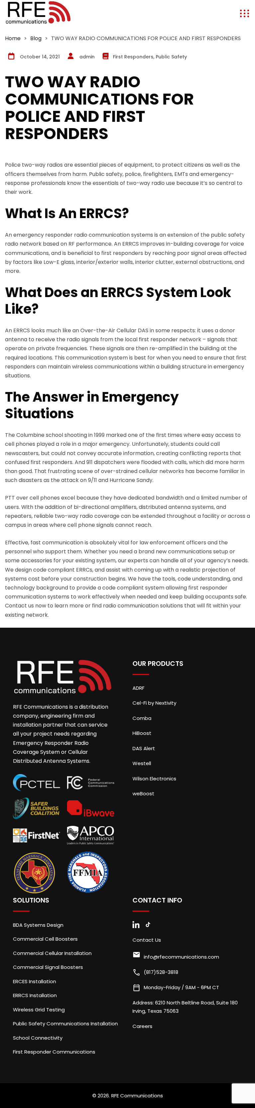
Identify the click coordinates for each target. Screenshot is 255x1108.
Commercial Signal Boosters (48, 967)
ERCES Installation (34, 981)
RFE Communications (137, 1095)
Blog (36, 38)
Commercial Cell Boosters (45, 938)
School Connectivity (37, 1037)
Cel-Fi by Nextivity (154, 702)
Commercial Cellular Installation (52, 953)
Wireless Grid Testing (39, 1009)
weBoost (143, 793)
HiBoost (141, 733)
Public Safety (171, 56)
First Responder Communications (54, 1051)
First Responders (133, 56)
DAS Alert (143, 748)
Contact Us (146, 939)
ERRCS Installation (35, 995)
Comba (141, 718)
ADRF (138, 687)
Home (13, 38)
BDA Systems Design (38, 924)
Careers (142, 1026)
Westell (141, 763)
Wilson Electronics (154, 778)
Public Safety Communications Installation (65, 1023)
